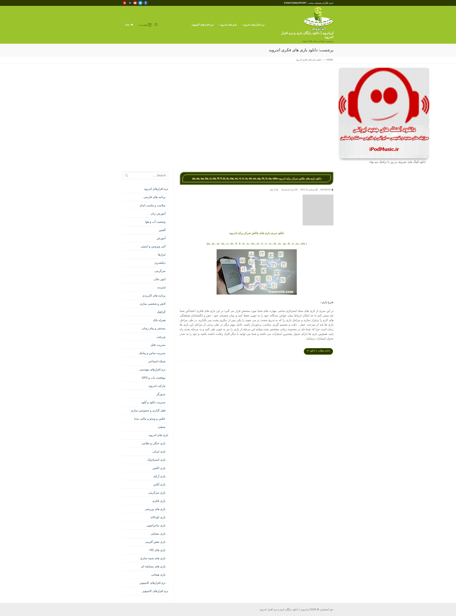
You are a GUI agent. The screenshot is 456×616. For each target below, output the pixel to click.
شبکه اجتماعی (156, 361)
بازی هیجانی (158, 574)
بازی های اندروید (158, 435)
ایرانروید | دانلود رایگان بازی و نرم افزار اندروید (307, 35)
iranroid (325, 189)
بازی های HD (157, 550)
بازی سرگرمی (156, 492)
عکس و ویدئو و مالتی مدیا (149, 418)
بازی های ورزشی (155, 509)
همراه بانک (159, 320)
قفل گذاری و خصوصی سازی (148, 410)
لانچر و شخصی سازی (152, 303)
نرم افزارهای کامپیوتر (152, 582)
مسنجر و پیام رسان (153, 328)
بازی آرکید (159, 476)
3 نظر (273, 189)
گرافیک (161, 312)
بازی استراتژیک (288, 189)
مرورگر (160, 394)
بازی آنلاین (159, 484)
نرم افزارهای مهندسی (152, 369)
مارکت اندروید (157, 386)
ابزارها (161, 254)
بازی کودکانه (158, 517)
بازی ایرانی (158, 451)
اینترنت (161, 287)
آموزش (161, 238)
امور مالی (159, 279)
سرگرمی (160, 271)
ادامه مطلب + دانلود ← (318, 350)
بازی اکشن (158, 468)
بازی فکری (158, 500)
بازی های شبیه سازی (152, 558)
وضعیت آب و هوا (155, 221)
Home (329, 59)
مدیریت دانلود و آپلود (153, 402)
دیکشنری (160, 262)
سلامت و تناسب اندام (152, 205)
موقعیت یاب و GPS (153, 377)
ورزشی (161, 336)
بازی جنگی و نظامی (153, 443)
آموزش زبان (158, 213)
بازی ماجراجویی (155, 525)
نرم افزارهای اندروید (156, 188)
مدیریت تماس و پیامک (152, 353)
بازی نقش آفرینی (155, 541)
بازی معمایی (158, 533)
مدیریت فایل (158, 345)
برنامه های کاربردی (153, 295)
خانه (127, 24)
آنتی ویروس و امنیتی (153, 246)
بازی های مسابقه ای (153, 566)
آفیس (162, 230)
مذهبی (161, 427)
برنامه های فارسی (154, 197)
